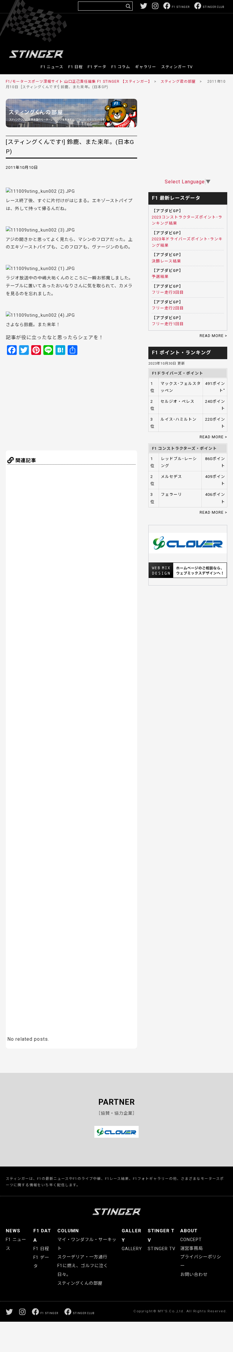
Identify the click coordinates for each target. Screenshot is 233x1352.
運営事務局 (191, 1248)
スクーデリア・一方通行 (82, 1257)
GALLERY (132, 1248)
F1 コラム (120, 67)
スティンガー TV (177, 67)
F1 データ (97, 67)
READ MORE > (213, 335)
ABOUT (189, 1230)
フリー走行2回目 (168, 308)
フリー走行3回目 (168, 292)
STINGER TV (161, 1248)
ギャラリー (145, 67)
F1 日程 (75, 67)
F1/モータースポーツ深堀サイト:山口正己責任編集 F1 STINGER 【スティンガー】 (78, 81)
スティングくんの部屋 (80, 1283)
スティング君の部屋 (178, 81)
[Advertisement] (113, 31)
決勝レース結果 (166, 261)
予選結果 (160, 276)
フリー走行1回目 (168, 324)
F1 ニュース (52, 67)
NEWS (13, 1230)
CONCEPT (191, 1239)
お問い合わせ (194, 1274)
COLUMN (68, 1230)
